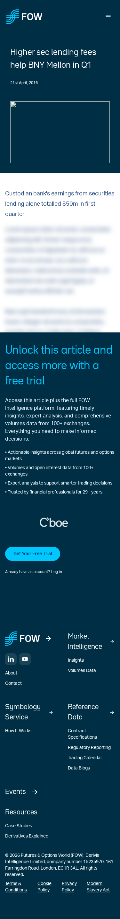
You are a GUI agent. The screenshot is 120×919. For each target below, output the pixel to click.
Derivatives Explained (26, 836)
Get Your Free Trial (32, 554)
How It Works (18, 731)
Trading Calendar (85, 758)
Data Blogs (79, 768)
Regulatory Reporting (89, 747)
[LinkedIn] (11, 659)
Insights (76, 660)
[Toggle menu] (108, 16)
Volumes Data (82, 670)
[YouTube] (25, 659)
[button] (60, 561)
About (11, 673)
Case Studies (18, 826)
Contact (13, 683)
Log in (56, 572)
